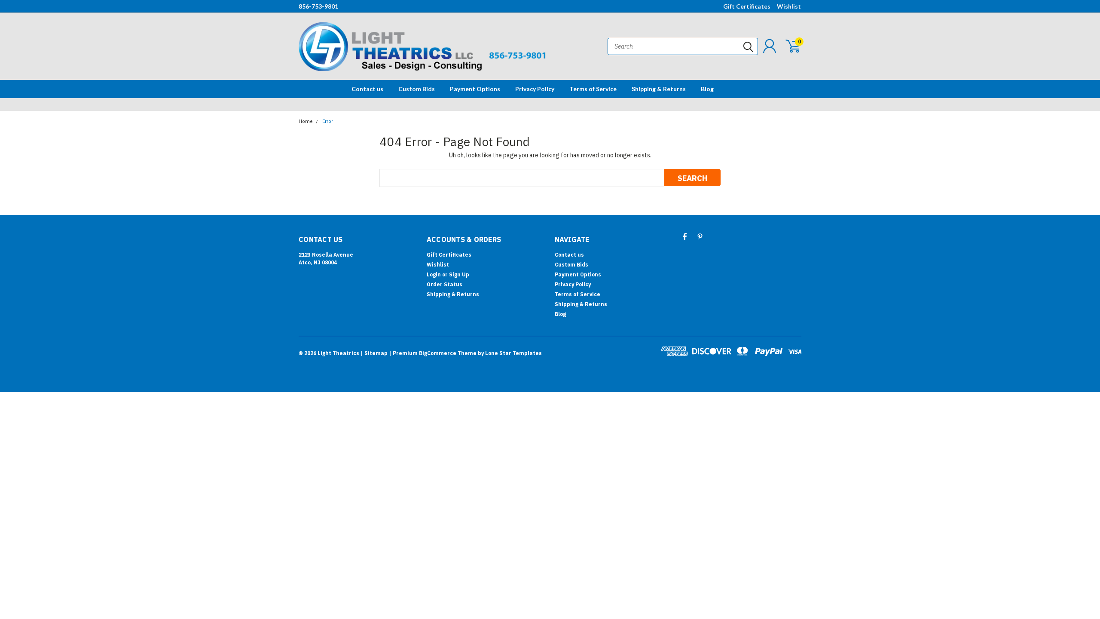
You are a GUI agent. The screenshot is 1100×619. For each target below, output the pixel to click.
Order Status (444, 284)
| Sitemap (374, 353)
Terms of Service (593, 88)
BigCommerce (437, 353)
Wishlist (789, 6)
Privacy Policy (534, 88)
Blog (707, 88)
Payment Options (475, 88)
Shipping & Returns (659, 88)
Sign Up (459, 274)
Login (434, 274)
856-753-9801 (318, 6)
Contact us (367, 88)
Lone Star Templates (513, 353)
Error (327, 121)
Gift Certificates (746, 6)
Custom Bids (416, 88)
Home (306, 121)
